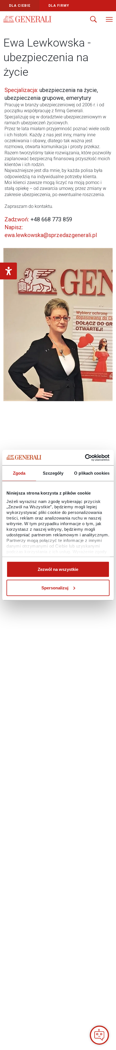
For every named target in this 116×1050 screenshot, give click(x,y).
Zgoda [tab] (19, 473)
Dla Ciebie (19, 6)
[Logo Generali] (27, 19)
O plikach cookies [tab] (92, 473)
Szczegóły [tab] (53, 473)
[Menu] (109, 20)
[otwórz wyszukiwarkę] (93, 20)
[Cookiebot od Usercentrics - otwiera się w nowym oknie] (85, 457)
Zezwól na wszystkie (58, 569)
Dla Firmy (58, 6)
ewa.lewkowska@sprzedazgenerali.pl (51, 235)
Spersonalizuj (54, 587)
